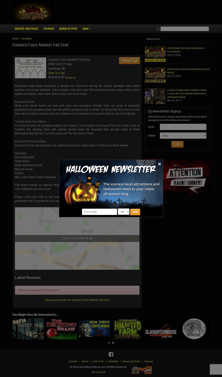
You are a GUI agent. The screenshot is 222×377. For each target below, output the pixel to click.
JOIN (135, 212)
